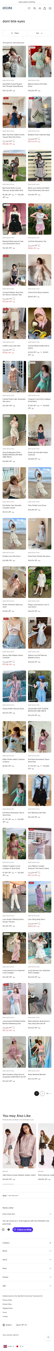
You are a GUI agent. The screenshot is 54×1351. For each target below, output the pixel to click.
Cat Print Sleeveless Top (37, 241)
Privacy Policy (7, 1300)
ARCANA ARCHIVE (13, 1335)
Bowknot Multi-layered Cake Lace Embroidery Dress (13, 242)
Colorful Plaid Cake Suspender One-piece (14, 400)
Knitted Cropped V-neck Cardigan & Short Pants (11, 867)
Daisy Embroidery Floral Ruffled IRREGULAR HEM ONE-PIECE (12, 455)
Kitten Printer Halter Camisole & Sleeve (14, 760)
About (5, 1260)
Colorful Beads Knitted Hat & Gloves (38, 347)
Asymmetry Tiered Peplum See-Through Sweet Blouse (13, 85)
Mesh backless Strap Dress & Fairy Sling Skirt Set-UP (39, 1022)
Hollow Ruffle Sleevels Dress (13, 709)
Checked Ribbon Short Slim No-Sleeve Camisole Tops (13, 294)
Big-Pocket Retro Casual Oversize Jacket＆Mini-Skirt (13, 189)
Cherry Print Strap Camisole (38, 292)
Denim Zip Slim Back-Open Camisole (38, 454)
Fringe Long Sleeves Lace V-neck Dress (38, 606)
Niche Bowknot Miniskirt (37, 1074)
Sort (37, 33)
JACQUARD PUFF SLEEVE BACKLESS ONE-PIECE (38, 710)
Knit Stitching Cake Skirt (37, 813)
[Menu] (50, 8)
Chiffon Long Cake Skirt (11, 346)
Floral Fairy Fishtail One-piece (39, 556)
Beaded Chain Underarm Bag (39, 135)
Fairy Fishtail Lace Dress (37, 505)
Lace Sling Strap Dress (36, 919)
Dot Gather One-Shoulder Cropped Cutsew (12, 507)
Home (4, 1195)
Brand (5, 1251)
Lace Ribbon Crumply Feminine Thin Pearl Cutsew (38, 867)
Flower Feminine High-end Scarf (12, 606)
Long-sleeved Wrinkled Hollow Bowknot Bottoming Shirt (14, 1022)
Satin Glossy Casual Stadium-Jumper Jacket (19, 1175)
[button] (35, 8)
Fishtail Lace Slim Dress (12, 556)
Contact (5, 1316)
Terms (5, 1312)
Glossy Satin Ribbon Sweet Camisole (13, 656)
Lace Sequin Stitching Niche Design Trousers (13, 920)
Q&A (4, 1286)
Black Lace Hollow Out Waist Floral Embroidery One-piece (38, 189)
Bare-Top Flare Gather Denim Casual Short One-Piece (13, 136)
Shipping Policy (8, 1308)
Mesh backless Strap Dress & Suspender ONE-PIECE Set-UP (14, 1076)
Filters (17, 33)
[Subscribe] (50, 1214)
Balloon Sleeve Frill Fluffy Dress (37, 85)
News (5, 1268)
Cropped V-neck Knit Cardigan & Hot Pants (39, 400)
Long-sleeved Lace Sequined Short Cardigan (39, 972)
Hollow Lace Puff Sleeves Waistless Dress (37, 656)
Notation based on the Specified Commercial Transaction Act (23, 1296)
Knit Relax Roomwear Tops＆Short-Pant (39, 760)
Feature (5, 1277)
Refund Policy (7, 1304)
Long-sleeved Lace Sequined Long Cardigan (14, 972)
